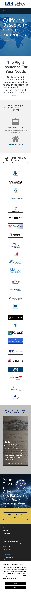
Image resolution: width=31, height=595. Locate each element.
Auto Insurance (8, 557)
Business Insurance (15, 127)
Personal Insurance (15, 144)
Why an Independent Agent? (12, 544)
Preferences (15, 591)
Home (6, 530)
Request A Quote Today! (15, 516)
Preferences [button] (14, 578)
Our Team (7, 546)
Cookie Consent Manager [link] (9, 564)
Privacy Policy (8, 549)
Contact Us (7, 533)
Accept (15, 583)
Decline (15, 587)
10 (21, 463)
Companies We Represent (11, 541)
